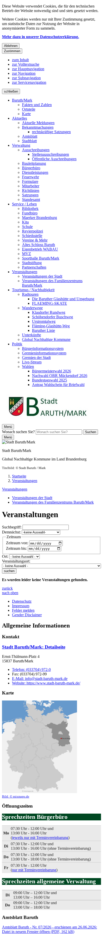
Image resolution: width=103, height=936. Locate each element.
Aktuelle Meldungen (38, 123)
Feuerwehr (30, 177)
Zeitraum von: (17, 543)
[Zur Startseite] (47, 422)
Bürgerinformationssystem (43, 348)
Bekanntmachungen (38, 127)
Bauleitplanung (34, 163)
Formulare (30, 181)
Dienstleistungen (35, 172)
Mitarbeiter (30, 186)
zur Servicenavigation (29, 82)
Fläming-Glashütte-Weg (51, 326)
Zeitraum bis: (16, 548)
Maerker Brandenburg (39, 217)
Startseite (19, 476)
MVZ (26, 254)
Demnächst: (11, 532)
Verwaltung (21, 145)
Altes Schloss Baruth (38, 245)
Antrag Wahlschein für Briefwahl (58, 384)
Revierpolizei (32, 231)
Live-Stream (32, 362)
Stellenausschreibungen (50, 154)
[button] (39, 749)
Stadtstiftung (32, 263)
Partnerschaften (34, 267)
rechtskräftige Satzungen (51, 132)
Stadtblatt (29, 141)
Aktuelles (19, 118)
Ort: (5, 556)
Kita (25, 222)
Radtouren (30, 294)
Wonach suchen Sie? (18, 432)
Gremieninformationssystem (44, 353)
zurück (7, 588)
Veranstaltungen (24, 272)
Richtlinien (30, 190)
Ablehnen (11, 46)
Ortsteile (28, 109)
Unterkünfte (31, 335)
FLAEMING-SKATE (49, 303)
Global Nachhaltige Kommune (46, 339)
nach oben (10, 593)
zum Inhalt (20, 60)
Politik (17, 344)
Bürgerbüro (31, 168)
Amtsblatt (29, 136)
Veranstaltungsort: (16, 561)
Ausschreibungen (36, 150)
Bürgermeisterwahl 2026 (51, 371)
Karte (26, 114)
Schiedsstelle (32, 235)
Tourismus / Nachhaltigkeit (33, 290)
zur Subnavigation (26, 78)
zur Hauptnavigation (28, 69)
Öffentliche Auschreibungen (54, 159)
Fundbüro (30, 213)
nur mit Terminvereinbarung (34, 870)
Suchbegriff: (12, 527)
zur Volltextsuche (25, 64)
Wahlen (28, 366)
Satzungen (30, 195)
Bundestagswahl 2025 (49, 380)
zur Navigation (24, 73)
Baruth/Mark (22, 100)
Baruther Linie (43, 330)
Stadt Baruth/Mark (33, 647)
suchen (9, 571)
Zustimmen (12, 51)
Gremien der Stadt (36, 357)
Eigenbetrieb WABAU (40, 249)
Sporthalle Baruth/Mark (40, 258)
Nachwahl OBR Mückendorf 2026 (59, 375)
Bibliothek (30, 208)
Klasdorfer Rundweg (48, 312)
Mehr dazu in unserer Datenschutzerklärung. (40, 37)
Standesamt (31, 199)
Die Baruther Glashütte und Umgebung (63, 299)
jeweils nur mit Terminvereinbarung (40, 837)
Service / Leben (24, 204)
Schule (27, 226)
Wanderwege (32, 308)
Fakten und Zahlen (37, 105)
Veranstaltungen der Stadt (42, 276)
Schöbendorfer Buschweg (52, 317)
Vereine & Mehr (35, 240)
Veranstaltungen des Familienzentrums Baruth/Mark (53, 502)
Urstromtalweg (44, 321)
